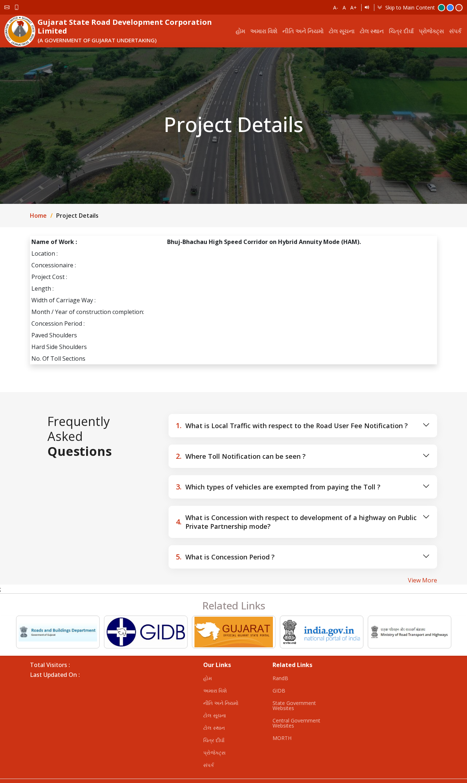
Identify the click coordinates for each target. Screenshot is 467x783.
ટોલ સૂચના (342, 31)
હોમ (240, 31)
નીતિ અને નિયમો (303, 31)
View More (422, 580)
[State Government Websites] (233, 632)
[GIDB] (146, 632)
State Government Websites (294, 706)
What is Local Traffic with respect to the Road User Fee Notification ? (292, 425)
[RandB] (58, 632)
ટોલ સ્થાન (372, 31)
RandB (280, 678)
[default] (459, 7)
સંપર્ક (455, 31)
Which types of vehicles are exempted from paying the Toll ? (278, 487)
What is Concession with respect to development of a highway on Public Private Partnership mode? (296, 522)
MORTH (282, 738)
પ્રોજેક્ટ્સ (431, 31)
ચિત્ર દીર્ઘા (401, 31)
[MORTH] (409, 632)
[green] (441, 7)
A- (335, 7)
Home (38, 216)
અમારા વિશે (263, 31)
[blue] (450, 7)
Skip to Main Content (410, 7)
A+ (353, 7)
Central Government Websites (296, 723)
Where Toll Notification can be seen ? (241, 456)
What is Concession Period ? (225, 557)
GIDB (279, 690)
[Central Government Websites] (321, 632)
